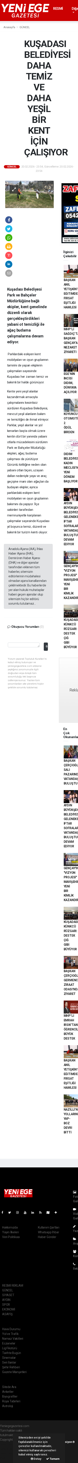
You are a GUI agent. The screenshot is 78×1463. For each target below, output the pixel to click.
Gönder (47, 646)
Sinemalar (9, 1357)
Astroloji (7, 1406)
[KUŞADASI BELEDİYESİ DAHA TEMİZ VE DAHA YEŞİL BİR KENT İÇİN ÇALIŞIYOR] (29, 194)
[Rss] (42, 1212)
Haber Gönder (47, 1237)
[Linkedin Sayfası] (34, 1212)
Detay (37, 1458)
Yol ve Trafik (10, 1334)
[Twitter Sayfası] (11, 1212)
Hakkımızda (10, 1227)
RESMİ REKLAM (59, 11)
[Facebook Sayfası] (4, 1212)
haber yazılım (9, 1453)
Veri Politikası (11, 1237)
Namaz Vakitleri (12, 1338)
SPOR (6, 1304)
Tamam (54, 1458)
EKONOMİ (8, 1309)
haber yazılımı (9, 1444)
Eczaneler (8, 1343)
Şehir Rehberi (11, 1367)
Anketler (7, 1391)
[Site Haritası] (50, 1212)
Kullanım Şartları (48, 1227)
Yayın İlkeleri (10, 1232)
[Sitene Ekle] (57, 1212)
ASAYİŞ (7, 1314)
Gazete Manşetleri (14, 1372)
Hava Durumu (11, 1329)
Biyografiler (10, 1396)
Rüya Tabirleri (11, 1401)
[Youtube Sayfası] (27, 1212)
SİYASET (8, 1295)
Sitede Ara (9, 1387)
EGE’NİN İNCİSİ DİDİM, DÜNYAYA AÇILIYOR (70, 383)
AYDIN (6, 1300)
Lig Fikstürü (9, 1348)
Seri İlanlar (9, 1362)
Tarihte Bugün (11, 1353)
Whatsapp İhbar (48, 1232)
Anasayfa (9, 27)
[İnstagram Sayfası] (19, 1212)
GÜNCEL (25, 27)
